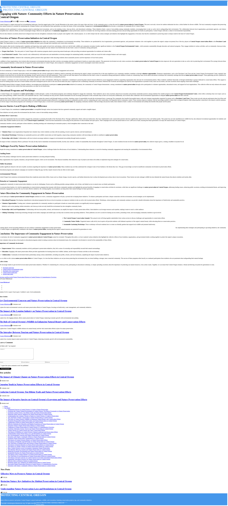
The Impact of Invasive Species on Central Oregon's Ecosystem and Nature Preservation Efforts (35, 457)
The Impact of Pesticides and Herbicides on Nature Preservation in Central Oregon (31, 441)
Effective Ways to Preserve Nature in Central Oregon (23, 461)
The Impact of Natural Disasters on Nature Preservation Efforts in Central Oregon (31, 445)
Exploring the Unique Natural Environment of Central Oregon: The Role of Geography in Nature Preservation (39, 411)
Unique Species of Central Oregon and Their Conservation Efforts (26, 430)
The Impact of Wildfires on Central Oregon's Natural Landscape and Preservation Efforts (33, 432)
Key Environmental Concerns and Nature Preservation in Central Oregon (28, 435)
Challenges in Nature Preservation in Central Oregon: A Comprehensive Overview (31, 427)
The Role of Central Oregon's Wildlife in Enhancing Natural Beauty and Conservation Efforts (34, 419)
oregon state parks (8, 274)
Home (6, 406)
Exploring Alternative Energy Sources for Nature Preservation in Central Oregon (30, 429)
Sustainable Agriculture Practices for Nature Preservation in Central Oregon (29, 459)
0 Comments (32, 21)
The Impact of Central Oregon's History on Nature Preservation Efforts (28, 440)
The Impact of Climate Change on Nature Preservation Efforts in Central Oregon (30, 446)
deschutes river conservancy (11, 271)
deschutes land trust (8, 268)
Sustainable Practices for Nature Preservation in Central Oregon (26, 453)
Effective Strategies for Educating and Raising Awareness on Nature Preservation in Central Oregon (36, 424)
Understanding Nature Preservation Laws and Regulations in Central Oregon (29, 433)
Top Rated (7, 408)
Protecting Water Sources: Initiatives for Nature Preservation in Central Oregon (30, 414)
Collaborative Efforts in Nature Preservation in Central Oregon (25, 422)
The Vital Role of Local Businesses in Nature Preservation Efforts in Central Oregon (31, 456)
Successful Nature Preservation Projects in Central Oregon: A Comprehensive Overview (32, 464)
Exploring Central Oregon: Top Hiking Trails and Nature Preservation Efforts (29, 412)
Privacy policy (40, 504)
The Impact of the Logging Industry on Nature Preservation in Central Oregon (30, 454)
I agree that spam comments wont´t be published (14, 365)
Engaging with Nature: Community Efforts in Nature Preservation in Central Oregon (31, 437)
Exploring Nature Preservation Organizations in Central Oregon (26, 438)
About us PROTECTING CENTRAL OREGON (50, 503)
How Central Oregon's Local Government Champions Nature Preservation (29, 448)
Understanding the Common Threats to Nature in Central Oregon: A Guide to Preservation (33, 416)
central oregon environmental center (13, 269)
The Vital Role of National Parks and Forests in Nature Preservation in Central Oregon (32, 443)
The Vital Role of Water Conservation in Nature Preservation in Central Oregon (30, 417)
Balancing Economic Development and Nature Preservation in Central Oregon (30, 451)
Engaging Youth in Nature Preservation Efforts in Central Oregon (26, 425)
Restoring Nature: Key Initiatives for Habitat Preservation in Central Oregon (29, 462)
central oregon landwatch (10, 272)
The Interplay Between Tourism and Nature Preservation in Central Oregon (29, 449)
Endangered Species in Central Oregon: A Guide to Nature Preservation (28, 409)
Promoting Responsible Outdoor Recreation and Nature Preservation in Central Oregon (32, 421)
